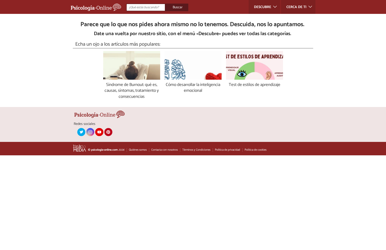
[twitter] (81, 132)
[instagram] (90, 132)
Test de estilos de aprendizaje (254, 85)
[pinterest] (108, 132)
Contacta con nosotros (164, 150)
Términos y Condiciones (196, 150)
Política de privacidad (227, 150)
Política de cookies (255, 150)
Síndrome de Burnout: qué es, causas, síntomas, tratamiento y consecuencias (132, 91)
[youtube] (99, 132)
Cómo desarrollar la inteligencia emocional (193, 88)
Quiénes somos (138, 150)
